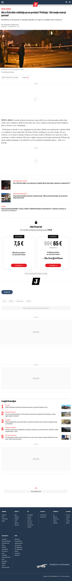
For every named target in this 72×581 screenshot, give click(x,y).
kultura (55, 511)
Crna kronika (4, 519)
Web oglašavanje (18, 547)
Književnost (56, 519)
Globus (3, 545)
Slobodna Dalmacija (6, 541)
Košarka (16, 519)
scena (68, 511)
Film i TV (55, 517)
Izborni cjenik (18, 545)
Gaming (29, 527)
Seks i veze (29, 521)
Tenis (16, 521)
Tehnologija (30, 515)
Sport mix (17, 525)
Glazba (54, 521)
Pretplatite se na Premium (59, 564)
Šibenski (4, 563)
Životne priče (30, 525)
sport (17, 511)
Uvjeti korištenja (18, 541)
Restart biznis (43, 515)
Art (54, 515)
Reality (67, 523)
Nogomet (17, 517)
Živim (3, 559)
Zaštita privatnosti (19, 543)
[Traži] (69, 2)
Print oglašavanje (18, 549)
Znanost (29, 517)
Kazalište (55, 523)
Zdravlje (29, 519)
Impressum (17, 539)
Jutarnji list (4, 539)
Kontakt (16, 551)
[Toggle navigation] (2, 2)
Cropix (3, 565)
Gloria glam (4, 555)
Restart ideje (43, 517)
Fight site (17, 523)
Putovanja (29, 523)
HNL (16, 515)
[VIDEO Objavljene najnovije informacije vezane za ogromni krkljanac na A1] (66, 407)
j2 (28, 511)
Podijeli (24, 77)
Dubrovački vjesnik (6, 557)
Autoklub (4, 547)
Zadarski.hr (4, 561)
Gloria (3, 553)
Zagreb (3, 521)
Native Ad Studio (5, 567)
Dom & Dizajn (5, 549)
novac (42, 511)
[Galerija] (36, 49)
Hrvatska (4, 515)
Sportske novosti (5, 543)
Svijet (3, 517)
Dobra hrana (4, 551)
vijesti (4, 511)
